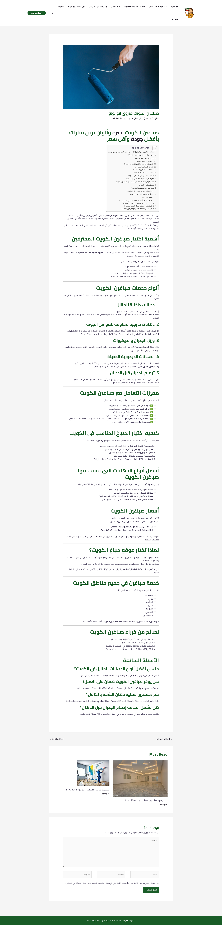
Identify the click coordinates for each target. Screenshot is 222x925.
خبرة (117, 132)
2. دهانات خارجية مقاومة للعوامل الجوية (138, 164)
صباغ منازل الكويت (130, 118)
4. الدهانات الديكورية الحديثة (143, 169)
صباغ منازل (143, 118)
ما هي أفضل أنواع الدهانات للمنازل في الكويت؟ (135, 200)
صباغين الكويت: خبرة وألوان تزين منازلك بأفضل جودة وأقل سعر (131, 151)
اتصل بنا (175, 19)
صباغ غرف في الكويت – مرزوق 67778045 (87, 789)
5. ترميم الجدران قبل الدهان (143, 172)
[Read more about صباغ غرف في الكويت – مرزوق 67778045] (93, 773)
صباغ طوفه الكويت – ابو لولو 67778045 (146, 800)
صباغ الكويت (154, 118)
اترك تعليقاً (116, 118)
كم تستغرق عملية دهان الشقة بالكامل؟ (138, 206)
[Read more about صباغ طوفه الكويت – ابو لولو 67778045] (140, 778)
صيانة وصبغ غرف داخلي (158, 6)
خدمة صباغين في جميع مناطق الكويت (140, 191)
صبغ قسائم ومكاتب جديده (134, 6)
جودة (137, 139)
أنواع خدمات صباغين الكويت (144, 158)
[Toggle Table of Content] (153, 148)
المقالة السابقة (164, 739)
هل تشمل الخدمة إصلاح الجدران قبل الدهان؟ (136, 208)
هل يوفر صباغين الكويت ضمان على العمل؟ (137, 203)
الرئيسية (174, 6)
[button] (51, 13)
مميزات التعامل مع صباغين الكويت (141, 175)
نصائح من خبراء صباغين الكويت (141, 194)
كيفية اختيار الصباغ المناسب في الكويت (139, 178)
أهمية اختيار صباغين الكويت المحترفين (140, 155)
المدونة (61, 6)
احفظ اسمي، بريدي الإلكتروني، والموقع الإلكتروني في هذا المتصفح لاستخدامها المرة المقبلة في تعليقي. (110, 883)
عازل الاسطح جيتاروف (76, 6)
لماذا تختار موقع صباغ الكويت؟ (142, 187)
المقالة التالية (57, 739)
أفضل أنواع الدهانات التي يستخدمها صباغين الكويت (135, 181)
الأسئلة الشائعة (147, 197)
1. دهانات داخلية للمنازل (145, 161)
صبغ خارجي (115, 6)
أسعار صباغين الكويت (146, 184)
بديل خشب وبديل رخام (98, 6)
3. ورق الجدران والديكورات (144, 167)
